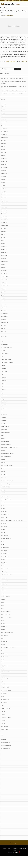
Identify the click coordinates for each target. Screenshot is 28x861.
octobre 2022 (4, 222)
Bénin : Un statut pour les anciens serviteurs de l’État (12, 93)
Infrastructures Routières (6, 574)
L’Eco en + (3, 602)
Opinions (3, 629)
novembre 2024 (4, 167)
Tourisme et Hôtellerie (5, 717)
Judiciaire (3, 590)
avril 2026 (3, 116)
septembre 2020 (4, 285)
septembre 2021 (4, 261)
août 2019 (3, 325)
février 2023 (3, 210)
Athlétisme (3, 389)
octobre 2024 (4, 170)
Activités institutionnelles (11, 61)
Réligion (3, 659)
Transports (3, 720)
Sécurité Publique (5, 678)
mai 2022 (3, 237)
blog (2, 411)
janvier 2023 (4, 213)
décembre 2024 (4, 164)
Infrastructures (4, 571)
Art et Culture (4, 377)
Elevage (3, 502)
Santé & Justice (4, 665)
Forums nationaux (5, 547)
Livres (2, 605)
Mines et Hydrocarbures (6, 617)
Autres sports (4, 395)
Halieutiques (4, 562)
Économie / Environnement (7, 480)
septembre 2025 (4, 137)
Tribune (3, 723)
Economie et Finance (5, 486)
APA (2, 374)
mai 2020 (3, 298)
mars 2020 (3, 304)
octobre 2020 (4, 282)
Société (2, 681)
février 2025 (3, 158)
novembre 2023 (4, 204)
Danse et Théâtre (5, 441)
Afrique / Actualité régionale (7, 362)
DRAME (3, 471)
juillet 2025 (3, 143)
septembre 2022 (4, 225)
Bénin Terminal (4, 402)
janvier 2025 (4, 161)
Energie (3, 508)
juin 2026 (3, 109)
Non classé (3, 626)
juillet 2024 (3, 179)
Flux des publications (5, 742)
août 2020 (3, 288)
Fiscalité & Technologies (6, 538)
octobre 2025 (4, 134)
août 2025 (3, 140)
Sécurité (3, 668)
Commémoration (5, 426)
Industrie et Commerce (6, 568)
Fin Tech (3, 529)
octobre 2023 (4, 207)
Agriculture (3, 368)
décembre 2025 (4, 128)
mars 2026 (3, 119)
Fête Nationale (4, 526)
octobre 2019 (4, 319)
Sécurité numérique (5, 675)
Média (2, 608)
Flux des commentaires (6, 745)
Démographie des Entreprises (7, 453)
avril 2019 (3, 331)
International (4, 584)
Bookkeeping (4, 414)
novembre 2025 (4, 131)
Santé (2, 662)
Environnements (4, 514)
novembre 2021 (4, 255)
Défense (3, 450)
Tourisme (3, 714)
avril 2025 (3, 152)
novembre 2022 (4, 219)
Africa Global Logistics (6, 359)
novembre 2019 (4, 316)
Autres (2, 392)
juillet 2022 (3, 231)
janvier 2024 (4, 197)
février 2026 (3, 122)
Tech (2, 705)
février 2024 (3, 194)
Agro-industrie (4, 371)
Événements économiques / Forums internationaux (12, 520)
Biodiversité (3, 405)
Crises (2, 435)
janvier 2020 (4, 310)
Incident (3, 565)
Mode (2, 620)
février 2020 (3, 307)
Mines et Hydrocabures (6, 614)
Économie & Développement (7, 483)
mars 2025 (3, 155)
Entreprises (3, 511)
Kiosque (3, 599)
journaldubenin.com (17, 848)
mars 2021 (3, 267)
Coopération (4, 429)
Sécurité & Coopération (6, 672)
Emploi (2, 505)
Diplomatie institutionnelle (6, 465)
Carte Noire (3, 420)
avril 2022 (3, 240)
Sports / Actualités (5, 699)
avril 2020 (3, 301)
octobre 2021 (4, 258)
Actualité (3, 350)
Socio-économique (5, 687)
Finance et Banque (5, 535)
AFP (2, 356)
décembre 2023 (4, 200)
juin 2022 (3, 234)
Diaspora (3, 459)
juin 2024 (3, 182)
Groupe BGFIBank (5, 553)
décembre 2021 (4, 252)
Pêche (2, 638)
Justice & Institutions (5, 596)
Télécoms (3, 711)
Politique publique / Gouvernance (8, 647)
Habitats (3, 559)
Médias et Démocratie (6, 611)
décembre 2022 (4, 216)
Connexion (3, 739)
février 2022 (3, 246)
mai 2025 (3, 149)
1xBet (2, 341)
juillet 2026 (3, 106)
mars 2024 (3, 191)
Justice (2, 593)
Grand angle (4, 550)
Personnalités (4, 641)
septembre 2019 (4, 322)
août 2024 (3, 176)
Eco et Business (4, 474)
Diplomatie (3, 462)
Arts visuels (3, 386)
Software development (6, 690)
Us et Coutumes (4, 726)
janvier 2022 (4, 249)
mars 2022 (3, 243)
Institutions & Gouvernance (7, 581)
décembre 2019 (4, 313)
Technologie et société (6, 708)
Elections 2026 (4, 496)
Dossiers (3, 468)
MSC (26, 61)
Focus (2, 541)
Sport (2, 696)
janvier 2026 (4, 125)
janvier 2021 (4, 273)
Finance (3, 532)
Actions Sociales (4, 344)
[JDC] (10, 3)
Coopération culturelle (6, 432)
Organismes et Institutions (7, 632)
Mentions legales (14, 843)
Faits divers (3, 523)
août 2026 (3, 103)
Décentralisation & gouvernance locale (9, 447)
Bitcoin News (4, 408)
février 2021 (3, 270)
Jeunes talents (4, 587)
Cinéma (3, 423)
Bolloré (23, 61)
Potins (2, 650)
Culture (2, 438)
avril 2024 (3, 188)
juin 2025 (3, 146)
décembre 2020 (4, 276)
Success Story (4, 702)
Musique (3, 623)
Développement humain (6, 456)
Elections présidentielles (6, 499)
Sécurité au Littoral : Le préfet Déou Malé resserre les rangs (13, 90)
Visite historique (4, 729)
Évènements (4, 517)
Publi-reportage (4, 653)
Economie (3, 477)
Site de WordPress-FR (5, 748)
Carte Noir (3, 417)
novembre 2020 (4, 279)
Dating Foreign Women (6, 444)
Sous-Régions (4, 693)
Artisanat (3, 383)
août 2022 (3, 228)
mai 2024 (3, 185)
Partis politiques (4, 635)
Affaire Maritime (4, 353)
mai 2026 (3, 113)
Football (3, 544)
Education (3, 490)
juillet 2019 (3, 328)
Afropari (3, 365)
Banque (3, 399)
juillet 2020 (3, 291)
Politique (3, 644)
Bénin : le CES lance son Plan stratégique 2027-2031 (12, 78)
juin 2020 (3, 295)
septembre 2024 (4, 173)
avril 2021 (3, 264)
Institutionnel (4, 577)
